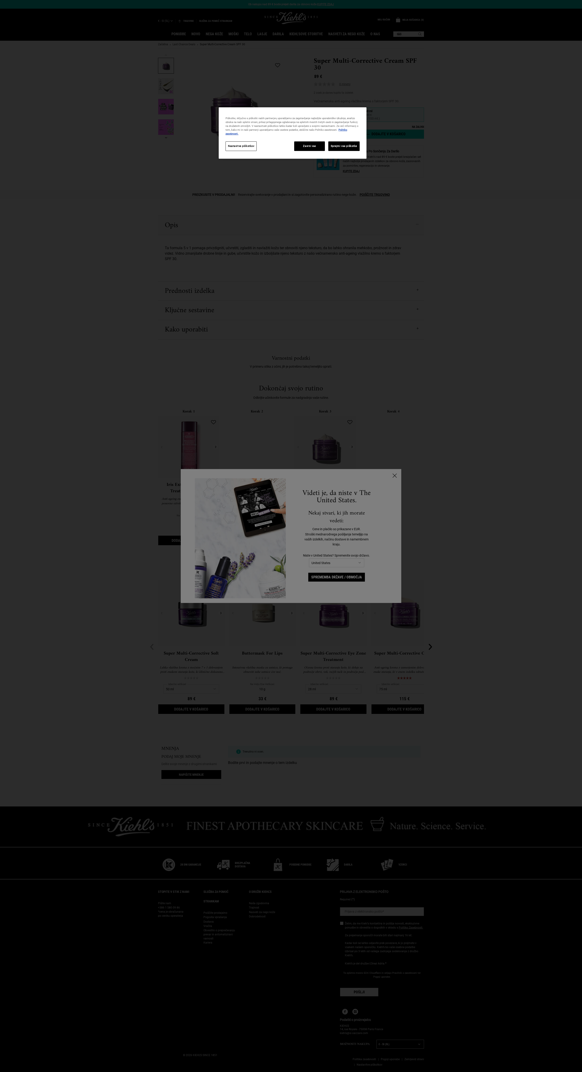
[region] (292, 133)
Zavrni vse (309, 146)
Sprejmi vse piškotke (344, 146)
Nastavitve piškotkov (241, 146)
